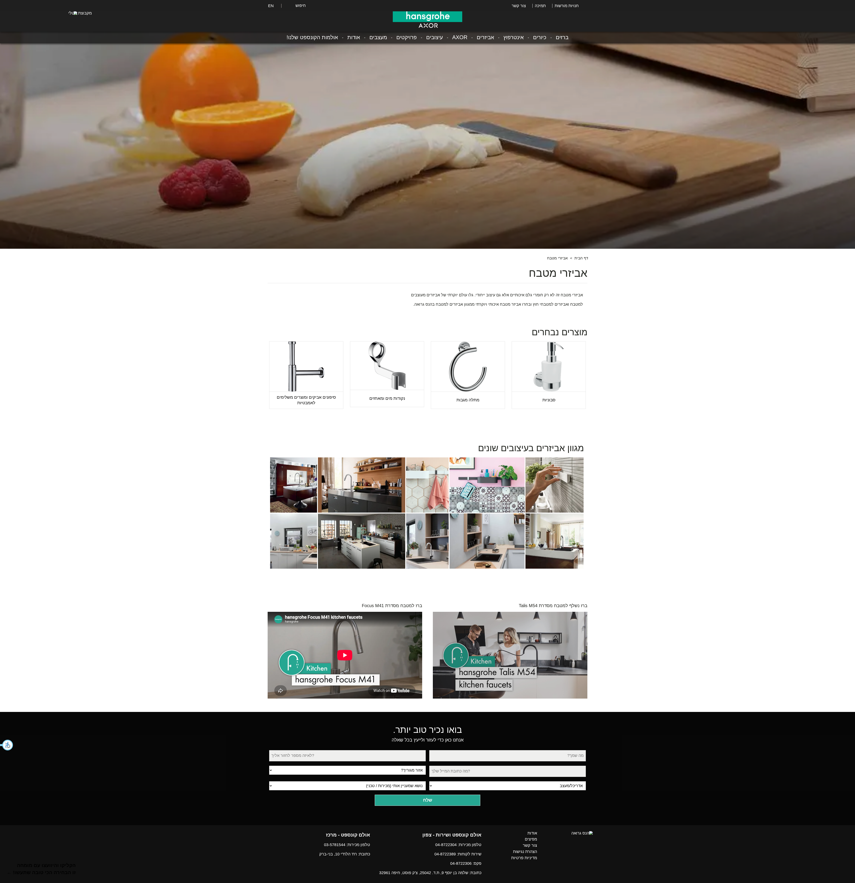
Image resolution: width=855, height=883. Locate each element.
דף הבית (581, 258)
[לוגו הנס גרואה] (427, 16)
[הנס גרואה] (582, 833)
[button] (6, 745)
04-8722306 (461, 863)
